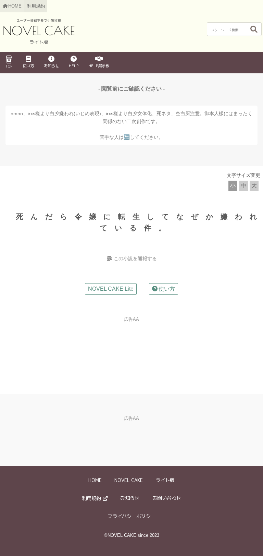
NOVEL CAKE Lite (111, 289)
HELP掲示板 (98, 66)
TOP (8, 66)
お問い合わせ (166, 498)
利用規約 (36, 6)
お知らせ (51, 66)
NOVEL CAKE (128, 480)
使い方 (28, 66)
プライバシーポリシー (131, 516)
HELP (73, 66)
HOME (95, 480)
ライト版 (165, 480)
